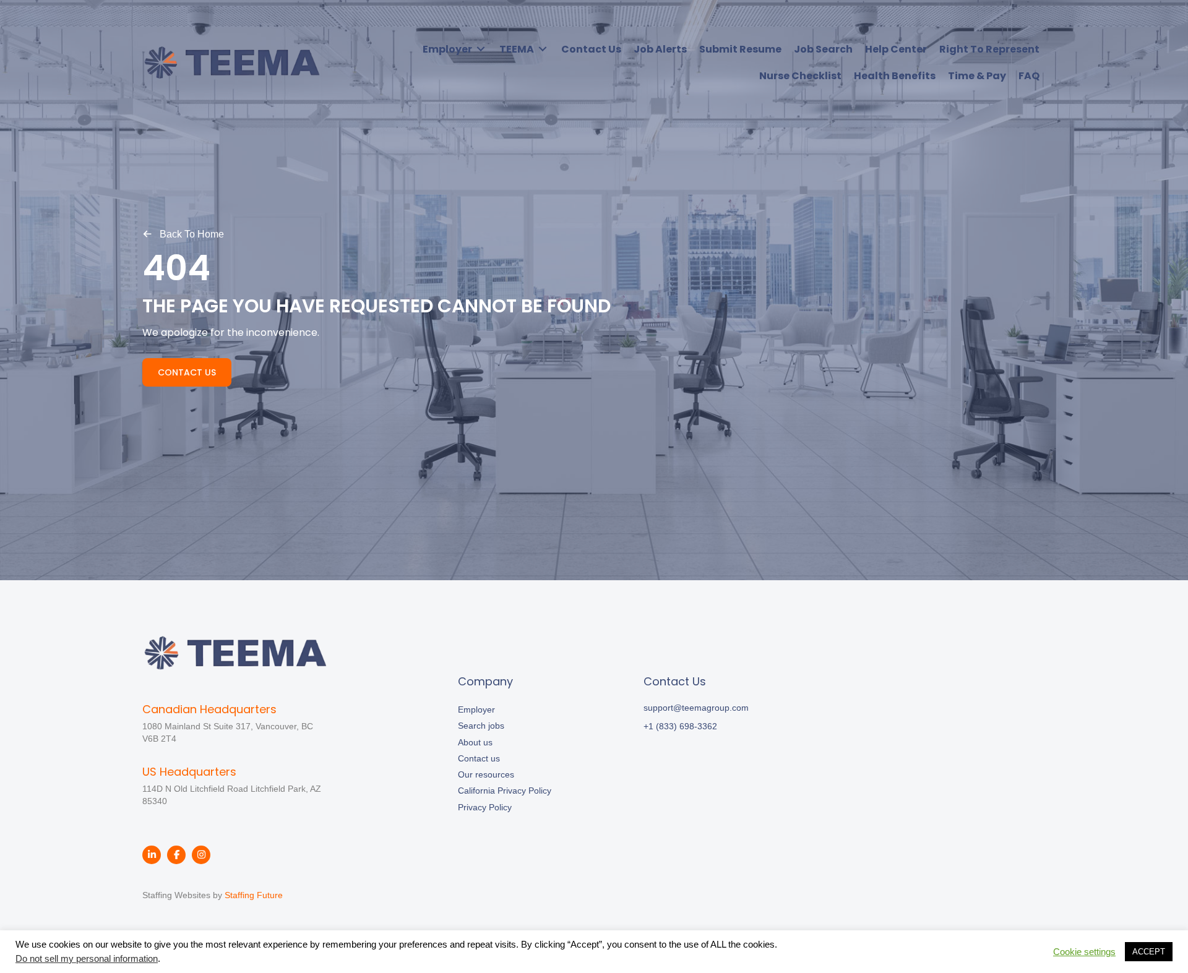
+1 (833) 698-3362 (680, 726)
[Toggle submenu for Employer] (480, 49)
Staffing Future (254, 895)
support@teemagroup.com (696, 708)
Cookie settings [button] (1084, 952)
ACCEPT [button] (1148, 951)
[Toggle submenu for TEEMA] (542, 49)
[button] (183, 233)
